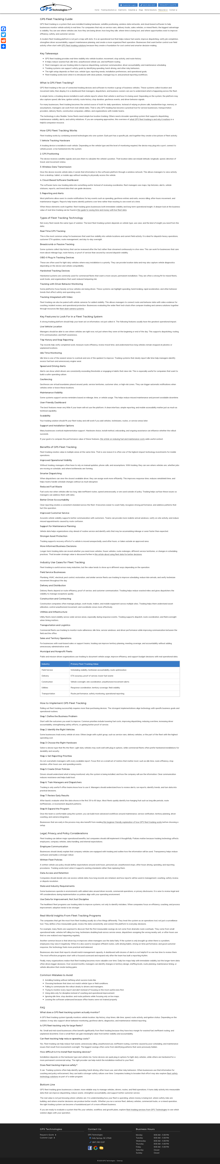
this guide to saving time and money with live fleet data (102, 210)
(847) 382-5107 (149, 5)
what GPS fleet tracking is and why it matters (150, 119)
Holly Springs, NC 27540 (101, 1138)
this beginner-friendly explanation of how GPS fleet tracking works (132, 822)
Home (97, 10)
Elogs (141, 10)
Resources (162, 10)
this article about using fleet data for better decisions (118, 554)
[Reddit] (3, 40)
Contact (172, 10)
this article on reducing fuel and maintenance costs (122, 439)
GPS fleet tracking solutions (73, 45)
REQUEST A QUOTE (168, 5)
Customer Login (46, 1138)
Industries (131, 10)
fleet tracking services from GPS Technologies (146, 1109)
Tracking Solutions (108, 10)
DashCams (122, 10)
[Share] (3, 46)
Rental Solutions (151, 10)
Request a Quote (47, 1135)
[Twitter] (3, 35)
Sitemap (120, 1161)
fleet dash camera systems (72, 308)
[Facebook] (3, 29)
